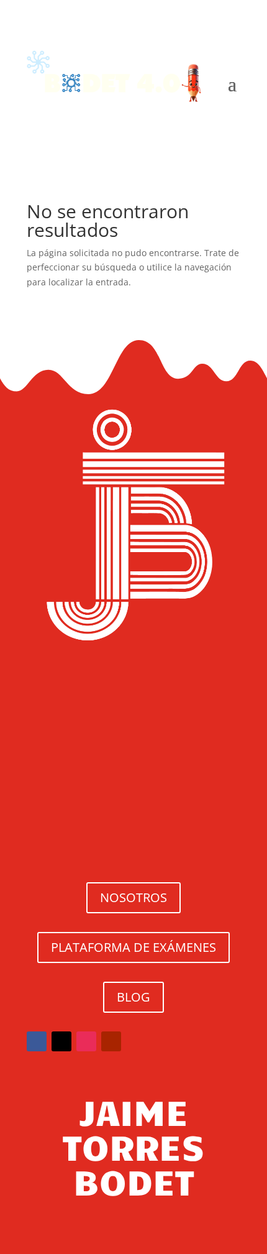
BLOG (133, 997)
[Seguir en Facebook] (37, 1041)
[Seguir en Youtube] (111, 1041)
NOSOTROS (133, 897)
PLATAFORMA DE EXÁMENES (133, 947)
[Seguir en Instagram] (86, 1041)
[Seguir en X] (61, 1041)
